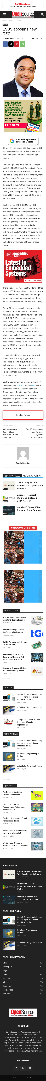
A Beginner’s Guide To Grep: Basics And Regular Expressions (28, 722)
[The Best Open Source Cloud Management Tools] (37, 821)
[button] (4, 14)
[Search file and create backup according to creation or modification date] (9, 697)
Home (5, 20)
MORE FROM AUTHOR (32, 476)
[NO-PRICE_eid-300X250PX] (23, 131)
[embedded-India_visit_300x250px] (23, 284)
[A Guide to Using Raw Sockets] (9, 710)
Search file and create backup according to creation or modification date (29, 697)
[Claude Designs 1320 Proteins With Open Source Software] (9, 485)
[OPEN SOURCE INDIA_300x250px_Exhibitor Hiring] (23, 602)
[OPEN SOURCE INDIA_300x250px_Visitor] (23, 563)
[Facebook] (5, 44)
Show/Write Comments (23, 527)
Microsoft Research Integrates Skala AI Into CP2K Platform (28, 498)
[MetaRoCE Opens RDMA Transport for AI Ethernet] (9, 510)
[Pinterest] (16, 44)
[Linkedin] (23, 1068)
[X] (11, 44)
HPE (33, 385)
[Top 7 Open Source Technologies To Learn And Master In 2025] (37, 807)
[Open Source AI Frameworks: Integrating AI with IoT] (37, 833)
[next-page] (8, 519)
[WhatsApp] (22, 44)
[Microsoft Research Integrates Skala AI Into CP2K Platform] (9, 498)
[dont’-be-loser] (23, 8)
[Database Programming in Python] (9, 756)
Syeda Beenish (10, 38)
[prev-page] (4, 519)
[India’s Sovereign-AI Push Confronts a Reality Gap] (37, 632)
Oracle (19, 385)
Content (12, 20)
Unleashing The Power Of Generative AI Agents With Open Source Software (13, 657)
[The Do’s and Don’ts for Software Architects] (37, 795)
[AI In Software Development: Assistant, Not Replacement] (37, 620)
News (19, 20)
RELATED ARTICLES (12, 476)
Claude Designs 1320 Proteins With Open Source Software (30, 485)
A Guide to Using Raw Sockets (29, 707)
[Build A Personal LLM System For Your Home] (37, 645)
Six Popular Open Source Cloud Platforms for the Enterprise (10, 433)
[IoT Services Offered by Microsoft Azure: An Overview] (37, 846)
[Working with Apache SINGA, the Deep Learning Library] (37, 671)
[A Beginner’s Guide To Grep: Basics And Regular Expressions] (9, 721)
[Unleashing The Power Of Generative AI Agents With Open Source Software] (37, 657)
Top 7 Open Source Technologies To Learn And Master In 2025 (14, 807)
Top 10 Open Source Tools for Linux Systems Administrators (34, 433)
